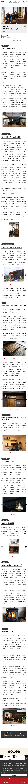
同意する (14, 775)
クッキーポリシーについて (18, 770)
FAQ (17, 756)
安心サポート (7, 756)
